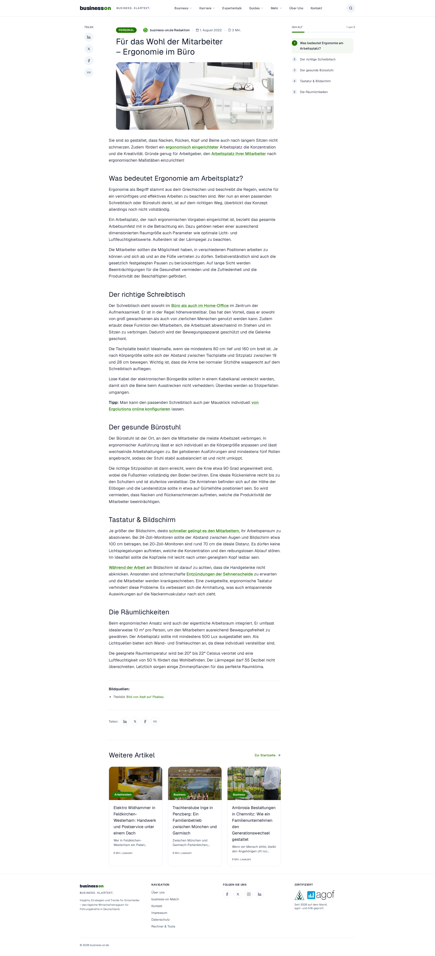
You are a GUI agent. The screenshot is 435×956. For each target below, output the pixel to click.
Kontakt (316, 8)
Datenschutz (160, 920)
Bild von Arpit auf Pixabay (145, 697)
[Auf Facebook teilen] (88, 60)
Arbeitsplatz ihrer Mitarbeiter (238, 153)
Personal (126, 30)
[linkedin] (260, 894)
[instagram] (249, 894)
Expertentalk (232, 8)
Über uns (157, 892)
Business (181, 8)
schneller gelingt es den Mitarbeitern (204, 530)
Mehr (274, 8)
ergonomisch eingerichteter (192, 147)
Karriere (205, 8)
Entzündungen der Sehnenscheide (219, 574)
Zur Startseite (265, 755)
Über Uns (296, 8)
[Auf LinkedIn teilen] (88, 37)
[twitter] (238, 894)
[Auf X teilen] (88, 48)
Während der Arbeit (127, 567)
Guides (254, 8)
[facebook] (227, 894)
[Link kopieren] (88, 72)
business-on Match (165, 899)
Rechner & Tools (163, 926)
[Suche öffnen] (350, 8)
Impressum (159, 913)
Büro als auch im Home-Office (200, 305)
